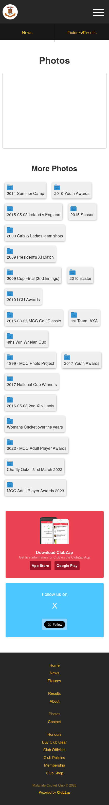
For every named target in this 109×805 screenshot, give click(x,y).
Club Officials (54, 750)
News (27, 33)
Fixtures (54, 681)
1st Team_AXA (84, 321)
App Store (40, 566)
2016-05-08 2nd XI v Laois (30, 406)
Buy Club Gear (54, 742)
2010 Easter (80, 278)
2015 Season (82, 214)
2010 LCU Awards (23, 299)
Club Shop (54, 773)
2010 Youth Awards (71, 193)
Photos (54, 714)
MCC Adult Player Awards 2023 (35, 491)
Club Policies (54, 757)
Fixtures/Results (82, 33)
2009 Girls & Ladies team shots (35, 236)
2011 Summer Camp (25, 193)
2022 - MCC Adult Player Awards (36, 448)
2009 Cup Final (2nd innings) (33, 278)
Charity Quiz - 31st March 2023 (34, 469)
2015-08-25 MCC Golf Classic (34, 321)
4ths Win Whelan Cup (26, 342)
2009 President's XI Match (30, 257)
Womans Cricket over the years (35, 427)
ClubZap (63, 792)
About (54, 701)
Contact (54, 722)
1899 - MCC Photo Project (30, 363)
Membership (54, 765)
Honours (54, 734)
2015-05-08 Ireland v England (33, 214)
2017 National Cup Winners (32, 384)
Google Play (67, 566)
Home (54, 665)
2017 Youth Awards (81, 363)
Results (54, 693)
